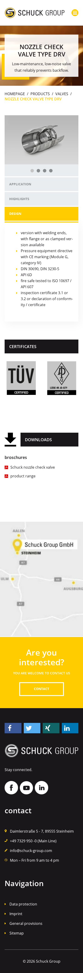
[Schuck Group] (35, 12)
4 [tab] (51, 170)
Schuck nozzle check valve (32, 467)
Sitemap (16, 933)
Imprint (15, 913)
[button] (13, 728)
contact (41, 688)
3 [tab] (44, 170)
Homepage (15, 93)
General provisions (25, 923)
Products (40, 93)
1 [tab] (32, 170)
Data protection (23, 904)
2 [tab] (38, 170)
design (15, 213)
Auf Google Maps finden (41, 579)
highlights (19, 199)
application (20, 184)
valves (61, 93)
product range (23, 476)
